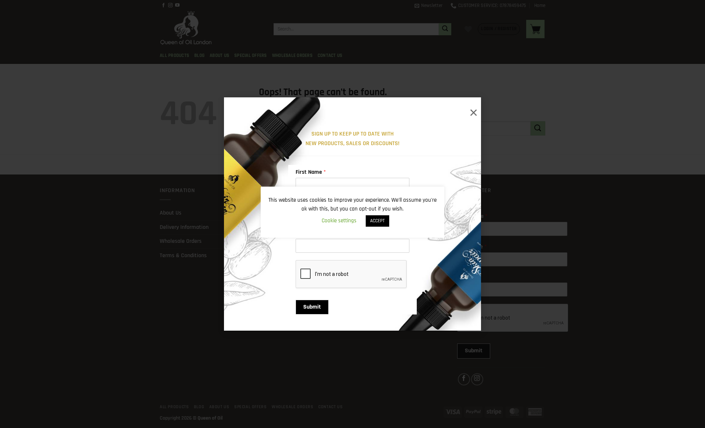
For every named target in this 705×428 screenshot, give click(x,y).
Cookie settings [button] (339, 220)
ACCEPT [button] (377, 221)
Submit (312, 307)
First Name (311, 172)
